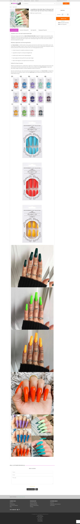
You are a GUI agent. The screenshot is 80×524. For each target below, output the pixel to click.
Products (14, 0)
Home (11, 0)
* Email (13, 474)
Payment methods (20, 0)
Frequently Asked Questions (55, 504)
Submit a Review (31, 489)
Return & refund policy (34, 505)
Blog (10, 506)
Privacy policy (12, 504)
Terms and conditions (14, 505)
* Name (13, 472)
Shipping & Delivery (27, 0)
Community (52, 505)
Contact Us (37, 0)
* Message (14, 477)
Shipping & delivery (33, 504)
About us (32, 0)
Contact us (52, 502)
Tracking (31, 506)
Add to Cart (63, 18)
